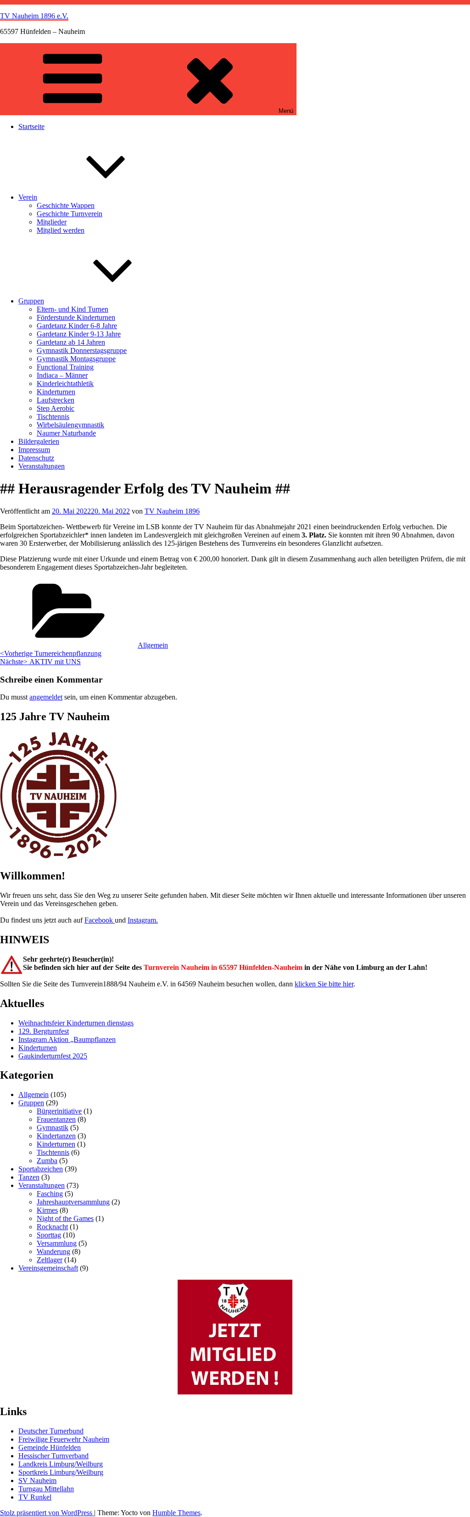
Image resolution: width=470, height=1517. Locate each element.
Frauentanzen (56, 1119)
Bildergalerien (38, 441)
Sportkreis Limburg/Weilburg (60, 1472)
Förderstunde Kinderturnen (76, 317)
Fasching (50, 1194)
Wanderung (53, 1251)
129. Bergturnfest (43, 1031)
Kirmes (47, 1210)
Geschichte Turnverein (69, 214)
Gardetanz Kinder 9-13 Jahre (79, 334)
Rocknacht (52, 1227)
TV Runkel (34, 1497)
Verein (27, 197)
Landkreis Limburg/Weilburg (60, 1464)
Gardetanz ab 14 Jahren (71, 342)
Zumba (47, 1160)
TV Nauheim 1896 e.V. (34, 16)
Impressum (34, 449)
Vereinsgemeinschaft (48, 1268)
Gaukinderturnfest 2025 (52, 1056)
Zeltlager (49, 1260)
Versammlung (57, 1243)
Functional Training (65, 367)
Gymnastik (52, 1127)
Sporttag (49, 1235)
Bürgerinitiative (59, 1111)
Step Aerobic (55, 408)
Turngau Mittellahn (46, 1489)
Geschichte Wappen (66, 205)
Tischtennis (53, 416)
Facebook (99, 920)
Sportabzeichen (40, 1169)
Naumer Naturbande (66, 433)
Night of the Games (65, 1218)
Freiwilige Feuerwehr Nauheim (63, 1439)
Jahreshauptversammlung (73, 1202)
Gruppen (31, 301)
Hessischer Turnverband (53, 1456)
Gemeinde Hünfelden (49, 1447)
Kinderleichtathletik (65, 383)
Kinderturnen (56, 392)
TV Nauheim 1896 (172, 511)
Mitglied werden (60, 230)
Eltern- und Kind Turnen (72, 309)
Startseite (31, 126)
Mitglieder (52, 222)
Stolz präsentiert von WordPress (47, 1513)
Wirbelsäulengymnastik (70, 425)
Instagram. (143, 920)
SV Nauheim (37, 1480)
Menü (286, 110)
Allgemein (153, 645)
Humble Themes (176, 1513)
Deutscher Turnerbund (51, 1431)
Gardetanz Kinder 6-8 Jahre (77, 326)
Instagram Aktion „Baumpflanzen (67, 1039)
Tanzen (28, 1177)
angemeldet (45, 697)
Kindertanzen (56, 1136)
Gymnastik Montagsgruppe (76, 359)
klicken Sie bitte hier (324, 984)
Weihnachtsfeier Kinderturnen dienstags (76, 1023)
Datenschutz (36, 458)
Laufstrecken (55, 400)
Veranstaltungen (41, 466)
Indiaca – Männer (62, 375)
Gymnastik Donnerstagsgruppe (82, 350)
